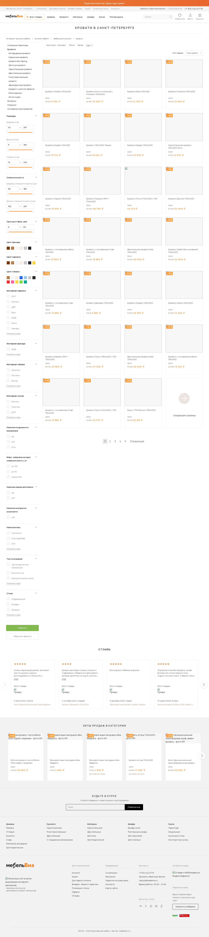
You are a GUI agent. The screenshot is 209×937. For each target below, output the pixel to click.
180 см (72, 45)
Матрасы (77, 16)
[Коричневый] (12, 248)
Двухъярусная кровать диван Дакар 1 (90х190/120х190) (128, 704)
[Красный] (8, 282)
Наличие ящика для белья (20, 487)
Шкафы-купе (134, 827)
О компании (41, 8)
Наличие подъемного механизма (18, 429)
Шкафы (90, 16)
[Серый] (25, 248)
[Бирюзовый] (25, 282)
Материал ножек (15, 395)
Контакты (115, 8)
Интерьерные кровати (19, 53)
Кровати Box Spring (18, 61)
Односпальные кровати (20, 69)
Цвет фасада (13, 242)
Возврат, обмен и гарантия (85, 884)
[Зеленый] (21, 282)
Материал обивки (16, 364)
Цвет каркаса (14, 257)
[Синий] (21, 277)
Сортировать (192, 53)
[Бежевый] (21, 248)
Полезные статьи (100, 8)
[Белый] (17, 248)
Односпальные (54, 827)
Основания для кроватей (19, 108)
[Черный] (29, 248)
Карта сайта (111, 888)
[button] (61, 86)
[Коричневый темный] (8, 248)
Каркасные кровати (18, 57)
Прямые (10, 827)
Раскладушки (15, 93)
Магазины (110, 876)
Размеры (11, 116)
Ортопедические (14, 847)
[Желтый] (34, 263)
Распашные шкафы (137, 831)
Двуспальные (53, 835)
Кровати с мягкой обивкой (21, 89)
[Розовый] (12, 282)
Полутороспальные (56, 831)
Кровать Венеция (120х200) (75, 704)
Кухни (102, 16)
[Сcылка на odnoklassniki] (145, 906)
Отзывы (75, 895)
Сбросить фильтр (22, 636)
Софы (9, 839)
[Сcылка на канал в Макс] (151, 906)
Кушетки (10, 835)
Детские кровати (17, 65)
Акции (87, 8)
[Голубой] (25, 277)
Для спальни (134, 839)
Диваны (51, 16)
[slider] (8, 132)
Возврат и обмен (75, 8)
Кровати (64, 16)
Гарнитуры (173, 827)
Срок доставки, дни (17, 221)
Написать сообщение (185, 906)
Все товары (36, 16)
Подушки (11, 105)
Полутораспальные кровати (18, 79)
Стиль (10, 593)
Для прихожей (135, 835)
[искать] (170, 17)
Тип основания (14, 558)
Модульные (174, 831)
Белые (80, 45)
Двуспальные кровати (19, 73)
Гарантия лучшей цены (116, 880)
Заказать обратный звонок (152, 8)
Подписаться (134, 807)
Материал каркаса (16, 290)
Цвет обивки (13, 271)
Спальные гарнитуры (17, 45)
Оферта (76, 892)
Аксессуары (15, 97)
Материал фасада (16, 343)
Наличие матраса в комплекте (16, 510)
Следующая (137, 441)
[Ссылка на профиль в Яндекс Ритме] (161, 906)
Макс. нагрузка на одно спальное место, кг (19, 459)
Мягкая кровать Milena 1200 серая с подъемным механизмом (175, 704)
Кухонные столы (176, 835)
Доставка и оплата (57, 8)
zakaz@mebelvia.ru (148, 880)
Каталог (76, 872)
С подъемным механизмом (60, 839)
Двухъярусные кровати (20, 85)
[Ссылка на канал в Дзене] (156, 906)
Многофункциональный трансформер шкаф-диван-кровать (32, 704)
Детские (91, 835)
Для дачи (62, 45)
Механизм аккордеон (16, 843)
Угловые (10, 831)
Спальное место (15, 177)
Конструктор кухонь (178, 839)
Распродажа (116, 16)
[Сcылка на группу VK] (140, 906)
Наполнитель (14, 527)
